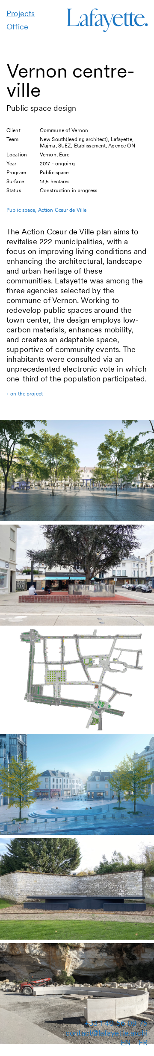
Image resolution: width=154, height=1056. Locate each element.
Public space (20, 210)
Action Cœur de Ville (62, 210)
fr (143, 1042)
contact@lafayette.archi (106, 1033)
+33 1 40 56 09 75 (116, 1023)
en (126, 1042)
